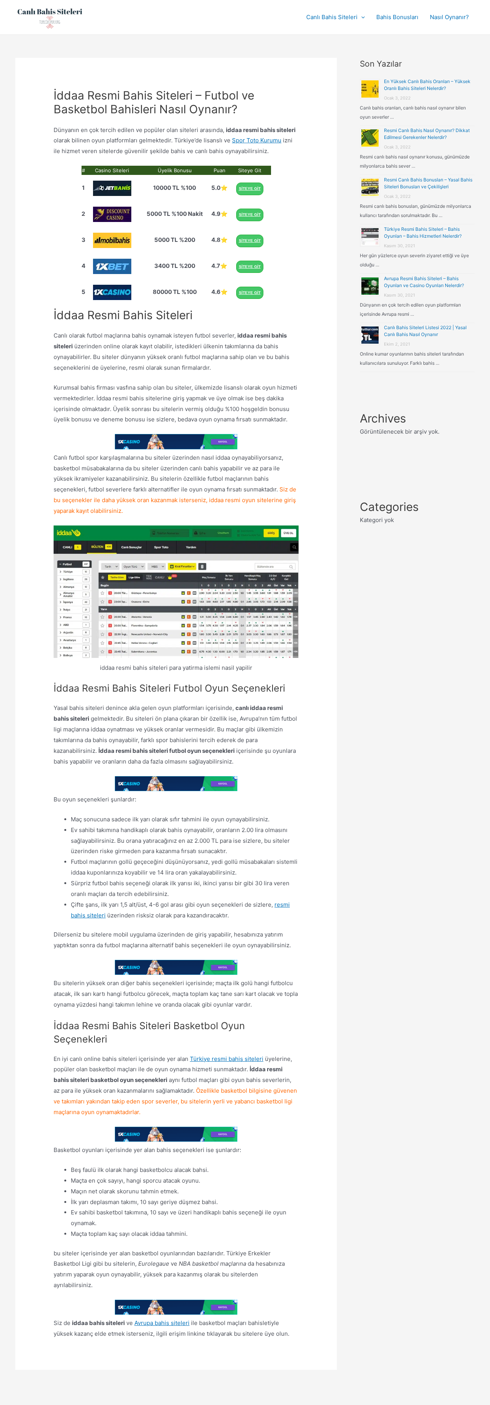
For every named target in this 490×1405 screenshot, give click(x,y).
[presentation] (361, 17)
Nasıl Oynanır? (449, 17)
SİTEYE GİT (250, 188)
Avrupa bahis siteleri (161, 1323)
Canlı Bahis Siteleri (332, 17)
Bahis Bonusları (397, 17)
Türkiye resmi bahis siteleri (226, 1058)
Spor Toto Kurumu (256, 140)
